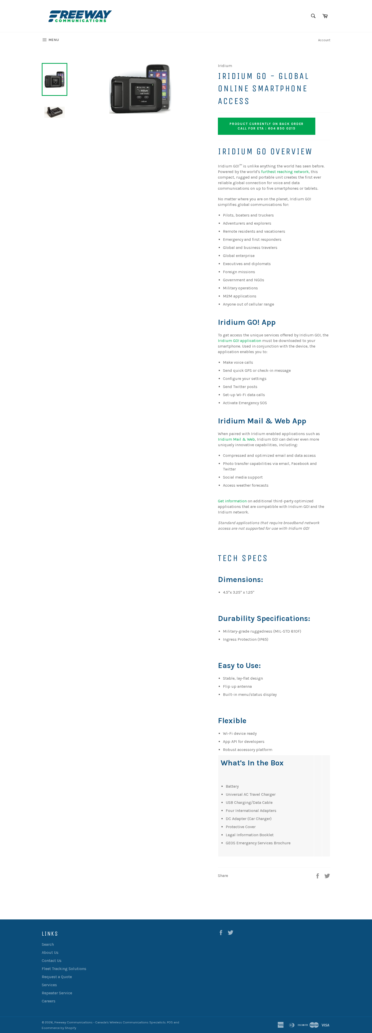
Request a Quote (57, 976)
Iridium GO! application (239, 340)
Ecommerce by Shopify (59, 1028)
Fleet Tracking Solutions (64, 968)
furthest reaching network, (285, 171)
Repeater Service (57, 993)
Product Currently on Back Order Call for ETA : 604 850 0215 (267, 126)
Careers (48, 1001)
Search (48, 944)
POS (170, 1022)
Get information (232, 501)
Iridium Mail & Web (236, 439)
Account (324, 40)
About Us (50, 952)
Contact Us (51, 960)
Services (49, 984)
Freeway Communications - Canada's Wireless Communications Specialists (110, 1022)
